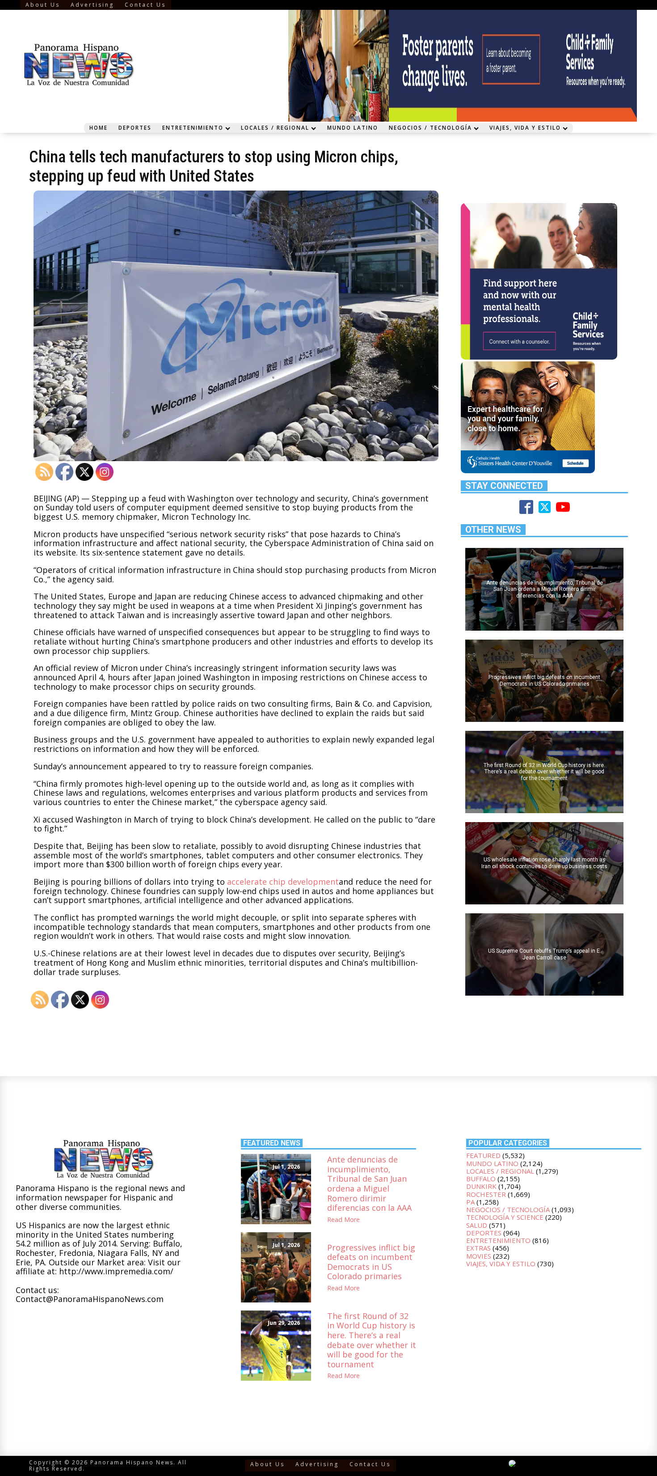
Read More (343, 1220)
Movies (478, 1255)
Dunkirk (481, 1186)
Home (98, 127)
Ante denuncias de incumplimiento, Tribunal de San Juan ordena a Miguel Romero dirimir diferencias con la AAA (369, 1184)
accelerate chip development (283, 881)
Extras (478, 1247)
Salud (476, 1225)
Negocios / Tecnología (430, 127)
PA (470, 1201)
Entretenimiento (192, 127)
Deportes (135, 127)
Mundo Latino (352, 127)
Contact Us (145, 4)
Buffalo (481, 1178)
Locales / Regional (275, 127)
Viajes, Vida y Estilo (525, 127)
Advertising (92, 4)
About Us (42, 4)
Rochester (486, 1194)
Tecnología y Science (504, 1217)
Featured (483, 1155)
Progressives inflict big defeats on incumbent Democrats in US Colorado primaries (371, 1262)
